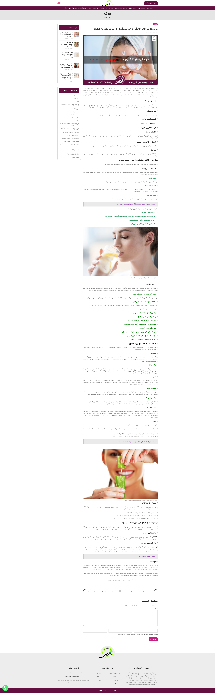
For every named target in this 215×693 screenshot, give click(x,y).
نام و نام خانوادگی (125, 346)
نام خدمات (127, 338)
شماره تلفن (127, 353)
